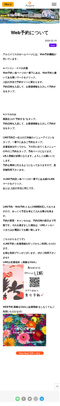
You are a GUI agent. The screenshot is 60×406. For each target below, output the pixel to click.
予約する (8, 4)
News (53, 45)
